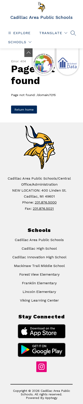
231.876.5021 (43, 208)
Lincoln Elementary (39, 292)
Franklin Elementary (39, 283)
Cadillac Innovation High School (39, 257)
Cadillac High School (39, 248)
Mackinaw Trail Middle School (39, 266)
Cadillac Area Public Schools (39, 240)
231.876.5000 (46, 202)
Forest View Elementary (39, 274)
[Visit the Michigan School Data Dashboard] (67, 61)
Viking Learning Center (39, 300)
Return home (24, 109)
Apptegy (51, 398)
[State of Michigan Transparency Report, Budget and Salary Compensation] (44, 61)
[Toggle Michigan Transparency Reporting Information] (28, 52)
